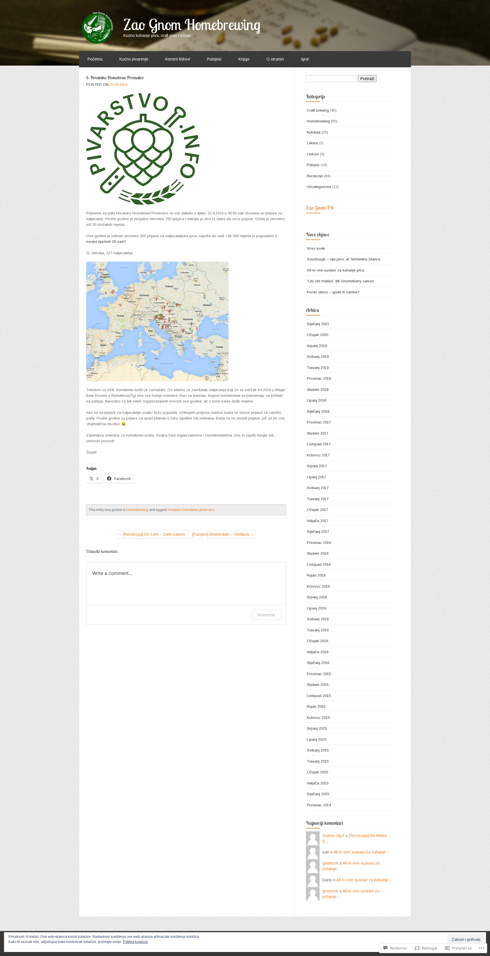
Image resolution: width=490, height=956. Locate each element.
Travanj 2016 (318, 630)
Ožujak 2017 (317, 510)
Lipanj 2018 (316, 400)
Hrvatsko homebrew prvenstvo (191, 510)
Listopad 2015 (319, 696)
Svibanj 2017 (318, 488)
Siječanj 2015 (318, 794)
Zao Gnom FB (320, 207)
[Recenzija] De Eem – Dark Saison (154, 534)
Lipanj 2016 (316, 608)
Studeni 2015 (317, 684)
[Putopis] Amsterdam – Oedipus (220, 534)
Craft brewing (318, 110)
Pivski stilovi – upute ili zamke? (333, 292)
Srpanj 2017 (317, 466)
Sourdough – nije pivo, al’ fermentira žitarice (343, 259)
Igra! (305, 59)
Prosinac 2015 (319, 674)
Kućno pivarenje (133, 59)
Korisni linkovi (177, 59)
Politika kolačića (135, 942)
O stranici (275, 59)
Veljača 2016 (317, 652)
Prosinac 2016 (319, 542)
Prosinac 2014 (319, 805)
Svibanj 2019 (318, 356)
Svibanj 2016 (318, 619)
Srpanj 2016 (317, 597)
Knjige (244, 59)
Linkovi (313, 154)
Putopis (313, 165)
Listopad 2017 (319, 444)
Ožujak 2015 (317, 772)
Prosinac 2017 (319, 422)
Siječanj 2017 (318, 531)
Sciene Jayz (333, 835)
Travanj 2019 (318, 368)
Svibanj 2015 (318, 750)
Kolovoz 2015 (318, 717)
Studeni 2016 (317, 553)
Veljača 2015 (317, 783)
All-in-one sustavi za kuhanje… (361, 852)
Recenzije (315, 176)
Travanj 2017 (318, 499)
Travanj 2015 (318, 761)
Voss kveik (316, 248)
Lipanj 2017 (316, 477)
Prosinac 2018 (319, 378)
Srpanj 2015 (317, 728)
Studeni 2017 (317, 433)
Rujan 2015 (316, 706)
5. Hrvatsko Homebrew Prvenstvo (115, 77)
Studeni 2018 (317, 389)
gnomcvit (330, 863)
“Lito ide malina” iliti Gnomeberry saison (340, 281)
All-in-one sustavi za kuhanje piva (335, 270)
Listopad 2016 (319, 564)
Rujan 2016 (316, 575)
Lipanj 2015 (316, 739)
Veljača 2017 (317, 521)
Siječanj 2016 (318, 663)
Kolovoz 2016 (318, 586)
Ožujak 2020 (317, 335)
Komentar (266, 614)
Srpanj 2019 (317, 346)
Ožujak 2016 (317, 641)
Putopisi (214, 59)
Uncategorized (319, 187)
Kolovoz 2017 (318, 455)
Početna (95, 59)
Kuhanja (313, 132)
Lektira (312, 143)
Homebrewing (137, 510)
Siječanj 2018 (318, 411)
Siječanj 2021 (318, 324)
